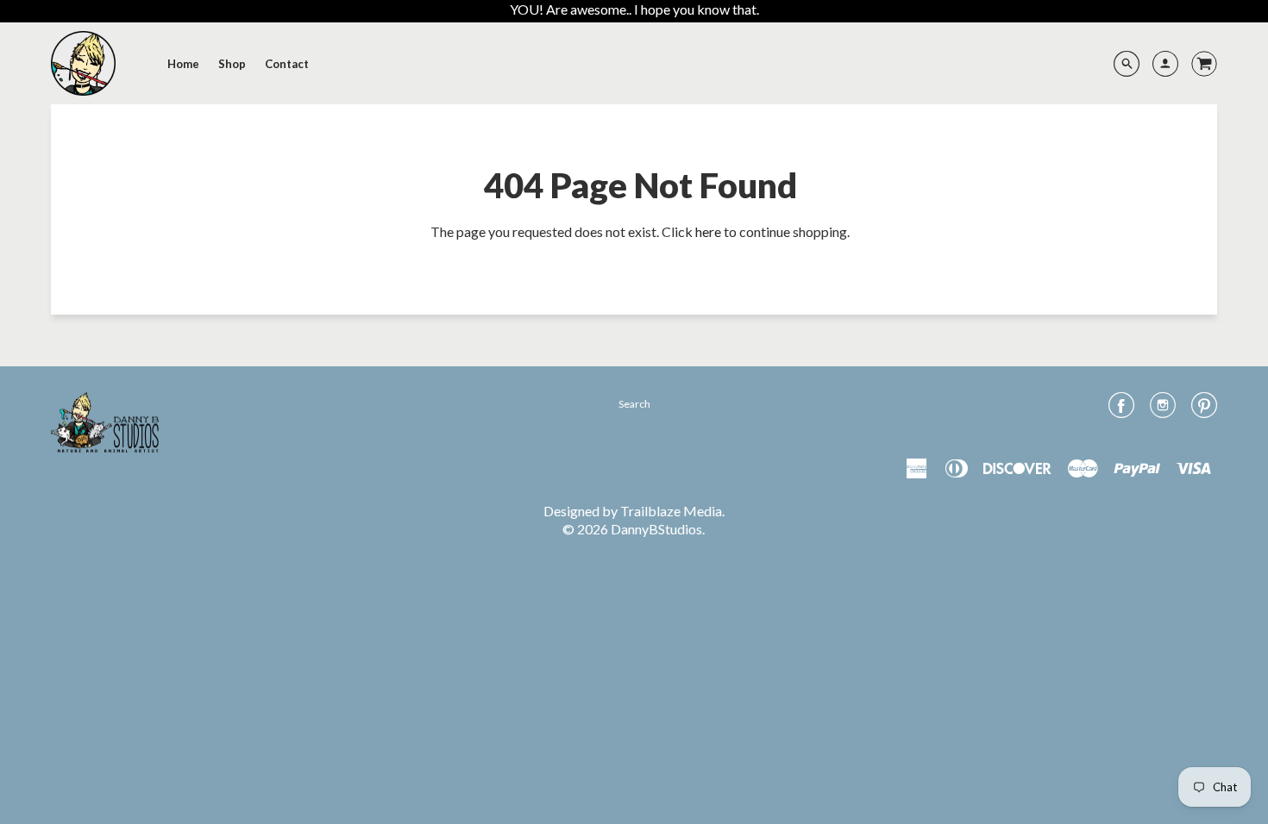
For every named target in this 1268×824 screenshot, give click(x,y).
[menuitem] (183, 64)
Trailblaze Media (671, 511)
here (708, 231)
